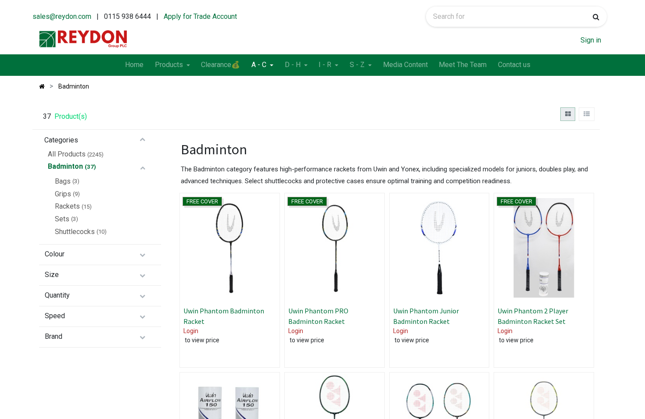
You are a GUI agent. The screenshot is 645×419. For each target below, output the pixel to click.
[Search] (596, 17)
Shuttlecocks (75, 231)
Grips (63, 194)
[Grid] (567, 114)
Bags (63, 181)
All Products (67, 154)
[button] (264, 236)
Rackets (67, 206)
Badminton (65, 166)
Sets (62, 219)
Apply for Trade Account (200, 16)
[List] (586, 114)
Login (190, 330)
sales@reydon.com (61, 16)
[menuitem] (134, 65)
